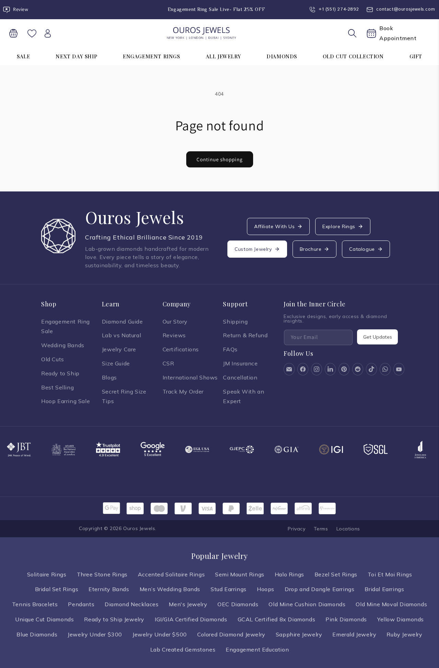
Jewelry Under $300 (95, 634)
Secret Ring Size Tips (124, 396)
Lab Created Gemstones (183, 649)
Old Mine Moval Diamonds (391, 604)
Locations (348, 529)
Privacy (296, 529)
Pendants (81, 604)
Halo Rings (289, 574)
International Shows (190, 377)
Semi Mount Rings (239, 574)
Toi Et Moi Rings (390, 574)
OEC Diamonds (237, 604)
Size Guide (116, 363)
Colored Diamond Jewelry (231, 634)
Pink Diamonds (346, 619)
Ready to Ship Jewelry (114, 619)
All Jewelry (223, 56)
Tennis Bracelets (35, 604)
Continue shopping (220, 159)
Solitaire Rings (47, 574)
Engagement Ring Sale (65, 326)
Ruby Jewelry (404, 634)
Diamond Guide (122, 321)
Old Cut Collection (353, 56)
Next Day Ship (76, 56)
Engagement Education (257, 649)
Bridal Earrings (384, 589)
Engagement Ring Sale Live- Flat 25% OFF (216, 9)
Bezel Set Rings (336, 574)
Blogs (109, 377)
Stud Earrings (229, 589)
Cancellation (240, 377)
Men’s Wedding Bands (170, 589)
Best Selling (57, 387)
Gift (416, 56)
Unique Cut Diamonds (44, 619)
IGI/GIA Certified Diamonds (191, 619)
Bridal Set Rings (57, 589)
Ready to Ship (60, 373)
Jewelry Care (119, 349)
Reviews (174, 335)
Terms (321, 529)
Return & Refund (245, 335)
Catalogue (362, 249)
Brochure (311, 249)
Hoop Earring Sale (65, 401)
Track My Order (183, 391)
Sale (23, 56)
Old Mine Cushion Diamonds (307, 604)
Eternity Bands (108, 589)
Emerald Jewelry (354, 634)
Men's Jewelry (188, 604)
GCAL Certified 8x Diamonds (277, 619)
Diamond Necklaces (131, 604)
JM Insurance (240, 363)
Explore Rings (338, 226)
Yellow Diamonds (400, 619)
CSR (168, 363)
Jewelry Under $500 (159, 634)
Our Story (175, 321)
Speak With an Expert (243, 396)
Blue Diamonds (36, 634)
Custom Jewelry (253, 249)
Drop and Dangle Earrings (319, 589)
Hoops (265, 589)
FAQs (230, 349)
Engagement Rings (151, 56)
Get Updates (377, 337)
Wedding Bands (62, 345)
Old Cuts (52, 359)
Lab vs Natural (121, 335)
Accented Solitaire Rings (171, 574)
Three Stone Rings (102, 574)
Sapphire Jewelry (299, 634)
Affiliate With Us (274, 226)
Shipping (235, 321)
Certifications (181, 349)
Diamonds (281, 56)
